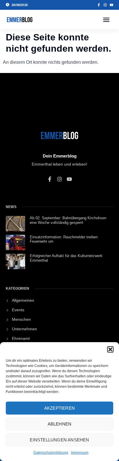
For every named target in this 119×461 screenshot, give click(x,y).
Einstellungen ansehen (59, 439)
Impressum (79, 453)
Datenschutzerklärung (51, 453)
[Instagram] (105, 5)
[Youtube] (111, 5)
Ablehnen (60, 423)
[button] (110, 349)
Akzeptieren (59, 408)
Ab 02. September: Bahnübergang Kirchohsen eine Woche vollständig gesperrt (68, 220)
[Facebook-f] (99, 5)
